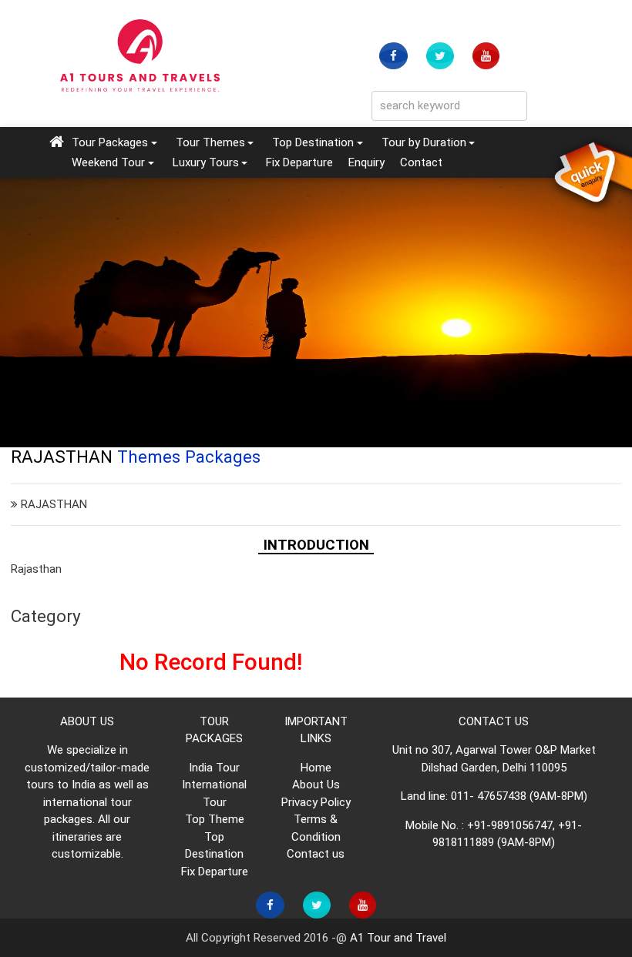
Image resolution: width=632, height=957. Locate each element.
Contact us (316, 854)
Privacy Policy (316, 802)
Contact (421, 162)
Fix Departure (299, 162)
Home (316, 768)
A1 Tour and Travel (398, 938)
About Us (316, 784)
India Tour (214, 768)
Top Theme (214, 819)
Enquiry (366, 162)
